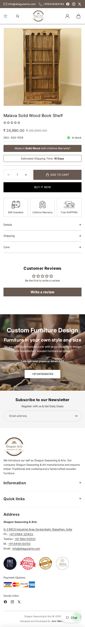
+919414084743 (53, 4)
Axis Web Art (58, 621)
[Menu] (5, 16)
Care (6, 247)
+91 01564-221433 (21, 534)
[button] (11, 122)
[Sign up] (76, 416)
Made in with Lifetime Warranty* (43, 148)
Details (7, 224)
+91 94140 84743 (19, 543)
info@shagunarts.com (22, 4)
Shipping (9, 235)
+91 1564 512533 (25, 539)
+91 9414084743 (42, 374)
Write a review (42, 292)
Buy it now (42, 187)
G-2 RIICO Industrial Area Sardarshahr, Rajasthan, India (37, 529)
